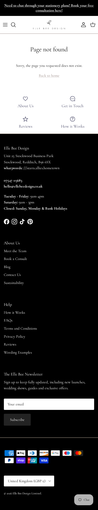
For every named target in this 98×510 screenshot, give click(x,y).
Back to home (49, 75)
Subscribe (17, 419)
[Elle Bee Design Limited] (49, 24)
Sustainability (14, 282)
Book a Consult (15, 258)
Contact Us (12, 274)
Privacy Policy (14, 336)
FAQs (8, 320)
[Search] (15, 24)
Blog (7, 267)
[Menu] (5, 24)
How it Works (14, 312)
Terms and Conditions (20, 328)
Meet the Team (15, 251)
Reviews (10, 344)
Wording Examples (18, 352)
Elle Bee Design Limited (27, 493)
